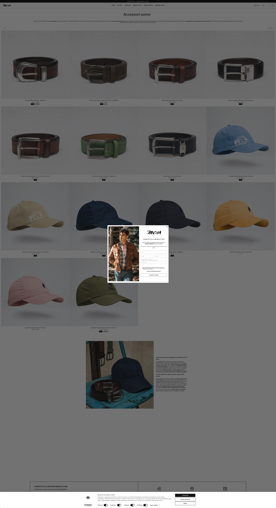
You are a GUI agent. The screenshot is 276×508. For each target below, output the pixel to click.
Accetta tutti (185, 495)
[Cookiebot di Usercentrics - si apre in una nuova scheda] (88, 505)
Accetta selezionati (185, 499)
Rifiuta (185, 503)
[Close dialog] (167, 226)
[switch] (119, 505)
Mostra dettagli (154, 505)
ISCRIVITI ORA (153, 275)
